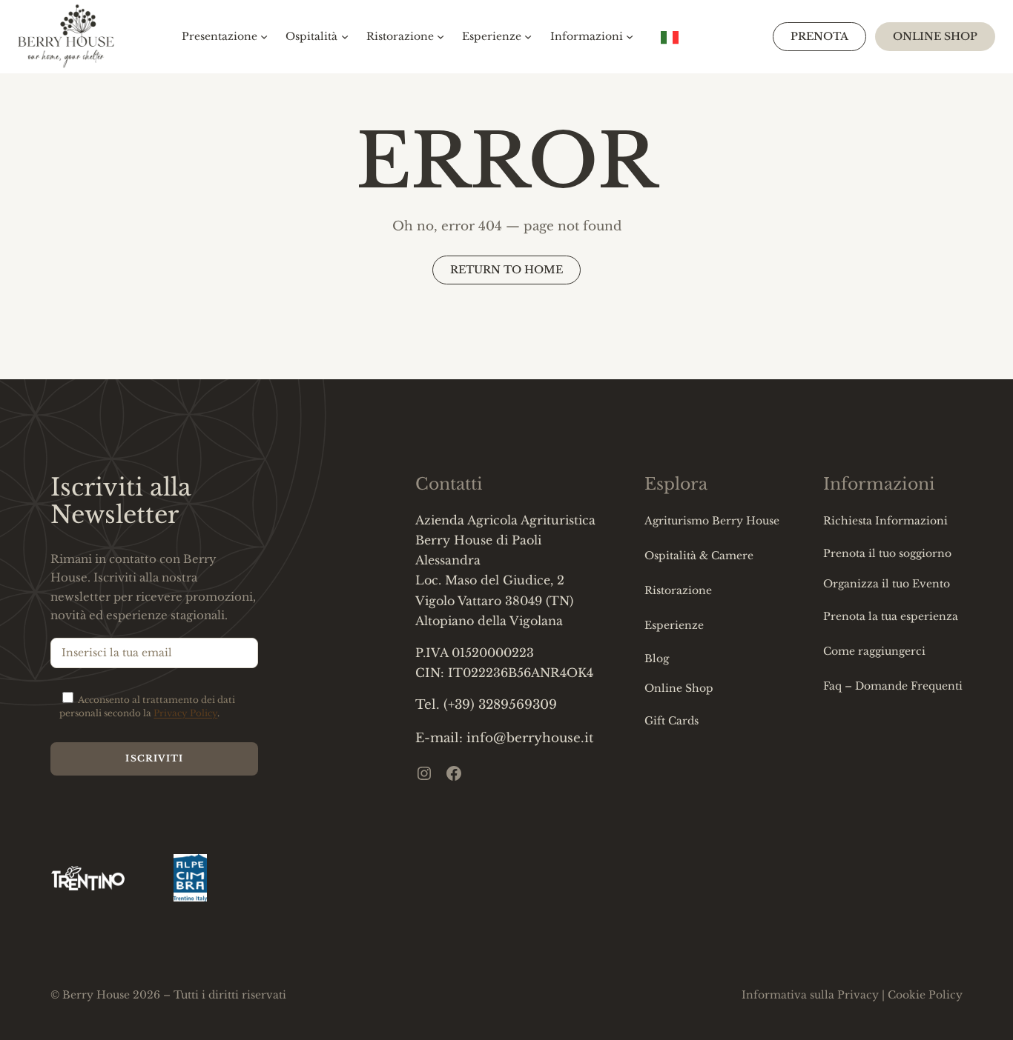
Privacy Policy (185, 713)
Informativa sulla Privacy (810, 994)
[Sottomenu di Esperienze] (528, 36)
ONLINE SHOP (935, 36)
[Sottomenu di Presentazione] (264, 36)
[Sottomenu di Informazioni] (629, 36)
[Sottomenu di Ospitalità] (345, 36)
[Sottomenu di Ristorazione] (440, 36)
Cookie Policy (925, 994)
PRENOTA (819, 36)
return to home (506, 269)
